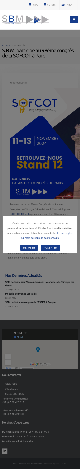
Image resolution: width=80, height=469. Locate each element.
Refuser (29, 247)
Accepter (50, 247)
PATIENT (69, 5)
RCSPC (34, 5)
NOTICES (51, 5)
